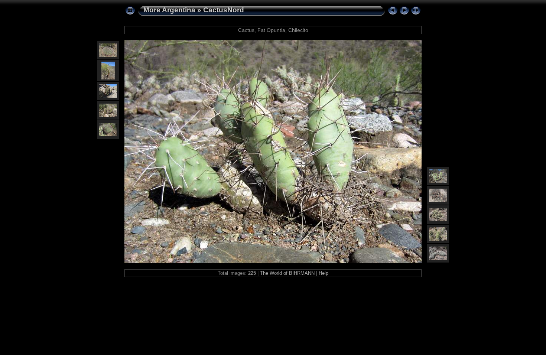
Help (323, 273)
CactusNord (223, 10)
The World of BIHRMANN (287, 273)
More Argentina (169, 10)
